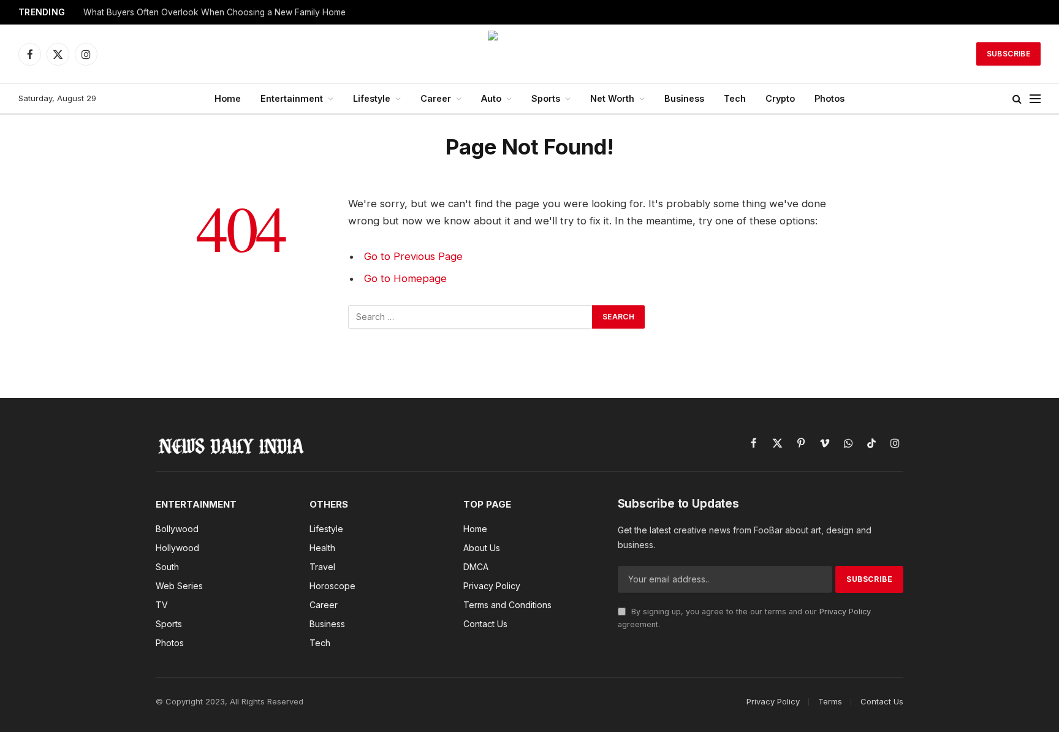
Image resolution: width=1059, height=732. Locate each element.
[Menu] (1035, 99)
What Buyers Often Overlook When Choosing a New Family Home (214, 12)
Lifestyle (371, 98)
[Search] (1017, 99)
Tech (735, 98)
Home (227, 98)
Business (684, 98)
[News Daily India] (529, 54)
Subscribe (1008, 53)
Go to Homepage (405, 278)
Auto (491, 98)
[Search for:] (470, 317)
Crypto (780, 98)
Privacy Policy (845, 611)
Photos (829, 98)
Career (435, 98)
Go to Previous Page (413, 256)
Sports (545, 98)
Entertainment (291, 98)
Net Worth (612, 98)
